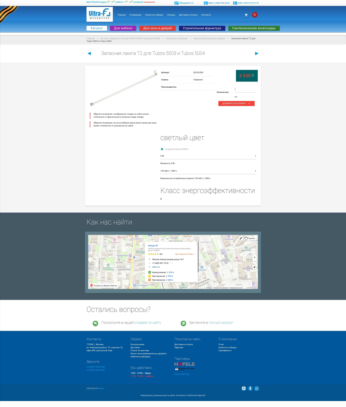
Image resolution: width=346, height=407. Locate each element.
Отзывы (171, 15)
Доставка (135, 347)
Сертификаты (225, 350)
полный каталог (221, 323)
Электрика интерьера (177, 38)
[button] (155, 71)
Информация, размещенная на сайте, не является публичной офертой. (173, 395)
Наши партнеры (182, 374)
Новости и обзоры (154, 15)
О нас (221, 344)
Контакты (206, 15)
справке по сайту (147, 323)
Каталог (97, 28)
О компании (135, 15)
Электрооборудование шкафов (209, 38)
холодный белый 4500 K (176, 149)
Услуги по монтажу (140, 350)
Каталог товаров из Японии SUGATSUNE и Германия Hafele (130, 38)
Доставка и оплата (188, 15)
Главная (122, 15)
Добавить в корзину (236, 103)
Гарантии (178, 347)
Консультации (137, 344)
